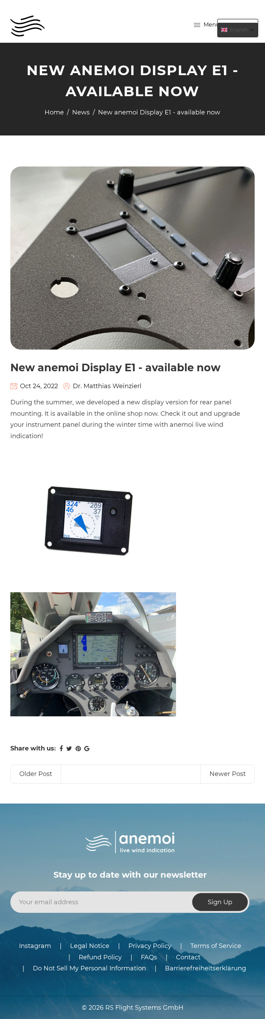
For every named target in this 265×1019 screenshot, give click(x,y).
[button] (238, 30)
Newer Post (227, 774)
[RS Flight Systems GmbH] (27, 24)
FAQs (149, 957)
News (81, 112)
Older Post (35, 774)
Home (54, 112)
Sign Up (220, 902)
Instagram (35, 946)
